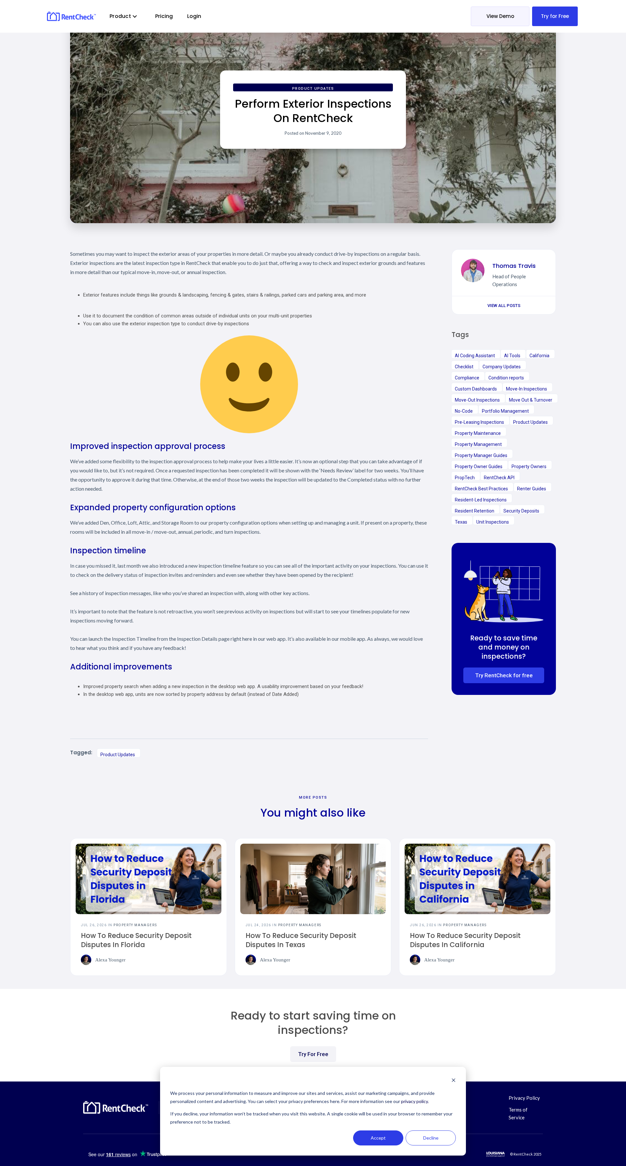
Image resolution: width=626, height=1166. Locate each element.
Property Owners (529, 466)
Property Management (478, 444)
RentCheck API (499, 477)
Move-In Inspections (526, 388)
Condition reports (506, 377)
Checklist (464, 366)
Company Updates (502, 366)
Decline (431, 1138)
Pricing (164, 16)
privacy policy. (415, 1101)
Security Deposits (521, 511)
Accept (378, 1138)
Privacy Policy (524, 1098)
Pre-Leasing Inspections (479, 422)
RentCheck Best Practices (481, 488)
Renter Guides (531, 488)
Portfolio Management (505, 411)
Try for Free (555, 16)
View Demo (500, 16)
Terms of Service (518, 1113)
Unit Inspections (492, 522)
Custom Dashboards (476, 388)
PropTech (465, 477)
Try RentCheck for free (504, 675)
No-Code (464, 411)
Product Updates (313, 88)
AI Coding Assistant (475, 355)
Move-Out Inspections (477, 400)
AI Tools (512, 355)
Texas (461, 522)
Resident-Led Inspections (481, 499)
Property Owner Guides (478, 466)
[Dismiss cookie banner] (453, 1081)
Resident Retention (474, 511)
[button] (123, 16)
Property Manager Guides (481, 455)
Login (194, 16)
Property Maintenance (478, 433)
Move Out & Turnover (530, 400)
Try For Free (313, 1054)
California (539, 355)
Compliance (467, 377)
